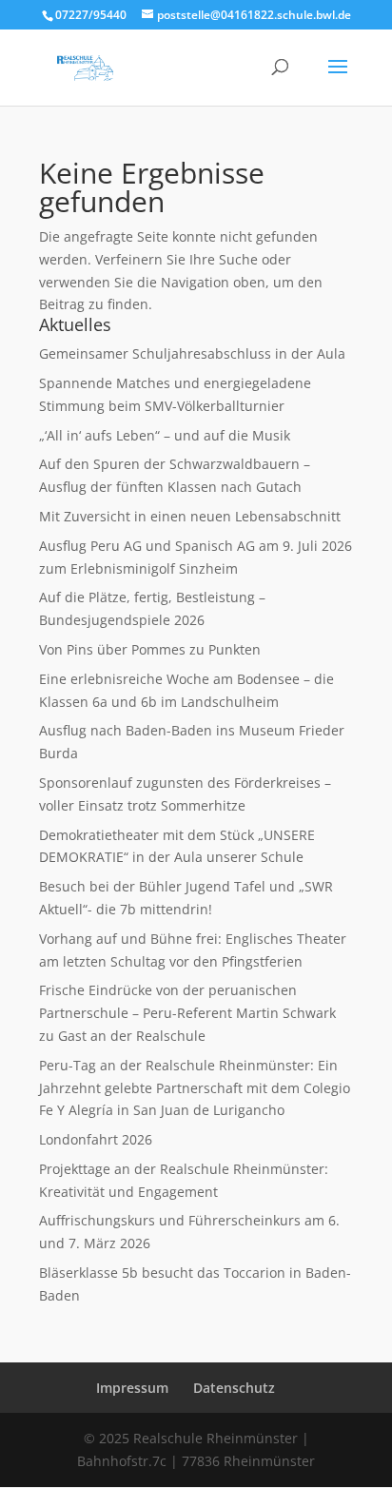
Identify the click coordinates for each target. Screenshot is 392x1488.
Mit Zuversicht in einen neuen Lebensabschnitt (190, 516)
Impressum (132, 1388)
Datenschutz (234, 1388)
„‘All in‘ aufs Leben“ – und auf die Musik (164, 435)
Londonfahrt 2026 (95, 1139)
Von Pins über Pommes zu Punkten (150, 649)
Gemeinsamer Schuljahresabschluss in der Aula (192, 353)
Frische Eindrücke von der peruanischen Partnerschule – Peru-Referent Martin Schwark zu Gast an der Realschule (187, 1013)
